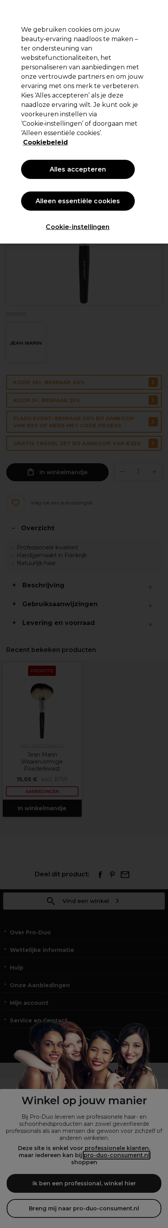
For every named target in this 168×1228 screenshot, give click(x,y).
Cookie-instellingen (77, 227)
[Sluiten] (155, 12)
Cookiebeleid (45, 142)
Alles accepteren (78, 169)
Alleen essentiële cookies (78, 201)
